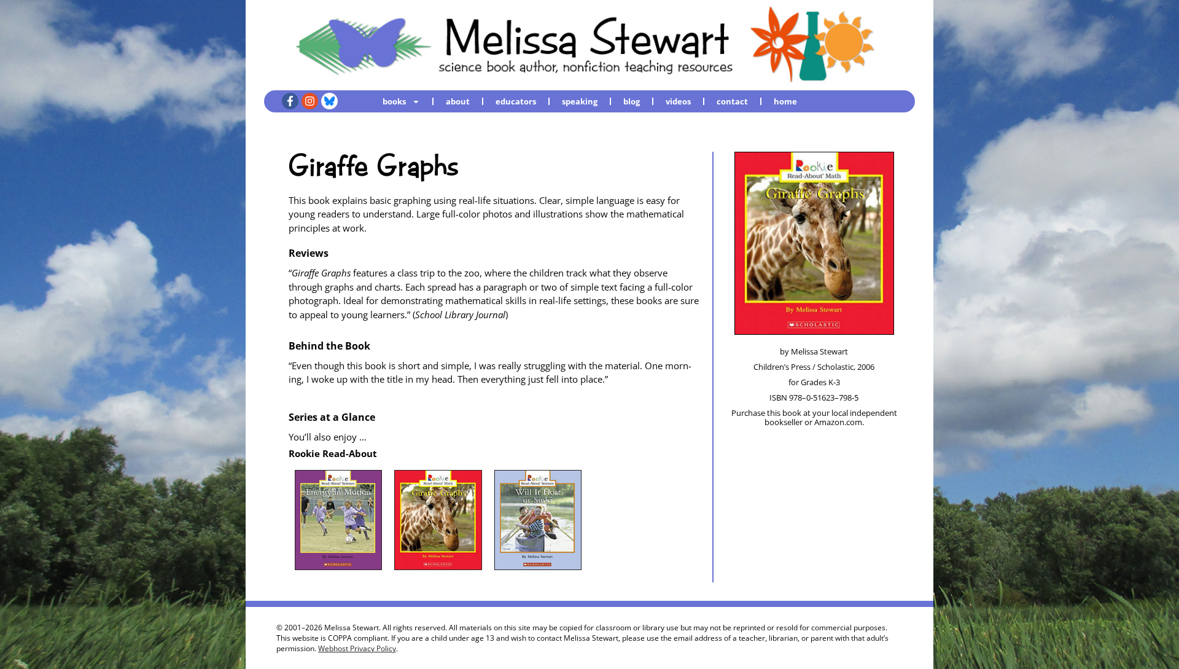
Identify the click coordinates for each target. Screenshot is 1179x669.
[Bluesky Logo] (329, 101)
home (785, 101)
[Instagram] (310, 101)
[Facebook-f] (290, 101)
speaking (579, 101)
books (394, 101)
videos (678, 101)
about (458, 101)
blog (631, 101)
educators (516, 101)
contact (732, 101)
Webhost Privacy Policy (357, 648)
